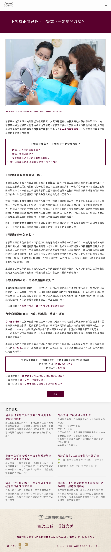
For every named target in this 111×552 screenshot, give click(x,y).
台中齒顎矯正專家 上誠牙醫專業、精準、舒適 (34, 162)
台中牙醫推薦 (12, 321)
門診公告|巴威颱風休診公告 (74, 415)
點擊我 (61, 368)
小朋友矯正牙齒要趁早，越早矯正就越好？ (42, 376)
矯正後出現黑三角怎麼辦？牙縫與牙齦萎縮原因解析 (28, 416)
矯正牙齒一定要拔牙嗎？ (33, 380)
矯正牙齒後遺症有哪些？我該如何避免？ (41, 384)
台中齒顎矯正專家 (69, 129)
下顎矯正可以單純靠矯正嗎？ (25, 150)
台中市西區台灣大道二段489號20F (48, 537)
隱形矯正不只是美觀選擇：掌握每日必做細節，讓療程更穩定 (81, 484)
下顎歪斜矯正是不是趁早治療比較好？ (30, 158)
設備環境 (17, 347)
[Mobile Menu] (106, 5)
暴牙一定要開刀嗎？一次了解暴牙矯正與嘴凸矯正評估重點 (28, 457)
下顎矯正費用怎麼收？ (21, 154)
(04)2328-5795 (63, 364)
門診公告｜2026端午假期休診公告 (78, 455)
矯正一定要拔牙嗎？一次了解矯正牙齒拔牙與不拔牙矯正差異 (28, 484)
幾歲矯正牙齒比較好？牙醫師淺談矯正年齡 (41, 306)
